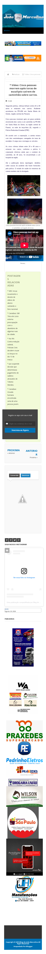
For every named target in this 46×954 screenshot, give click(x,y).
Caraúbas (8, 613)
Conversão (14, 475)
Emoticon (25, 475)
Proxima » (33, 457)
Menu (7, 30)
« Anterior (11, 453)
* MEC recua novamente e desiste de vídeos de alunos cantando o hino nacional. (12, 300)
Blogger (29, 946)
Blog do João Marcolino (29, 942)
